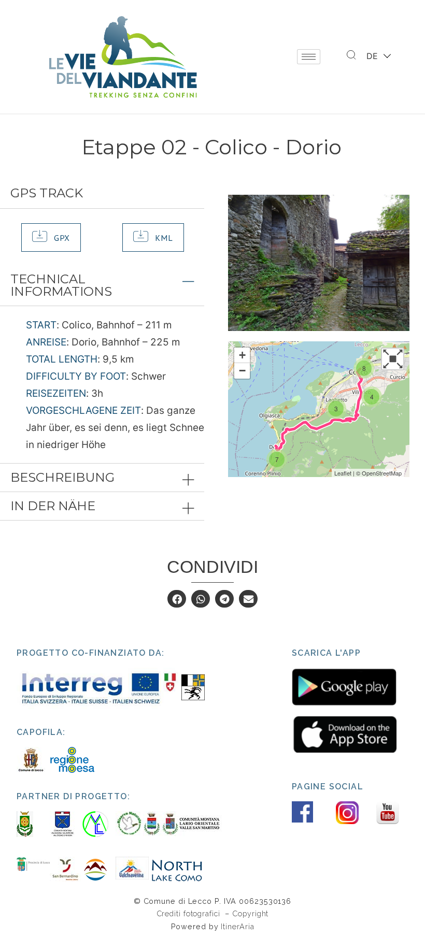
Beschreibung (62, 477)
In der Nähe (52, 505)
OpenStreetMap (382, 473)
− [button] (242, 370)
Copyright (250, 913)
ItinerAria (237, 926)
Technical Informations (61, 285)
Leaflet (342, 473)
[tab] (102, 285)
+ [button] (242, 355)
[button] (51, 237)
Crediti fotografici (190, 913)
